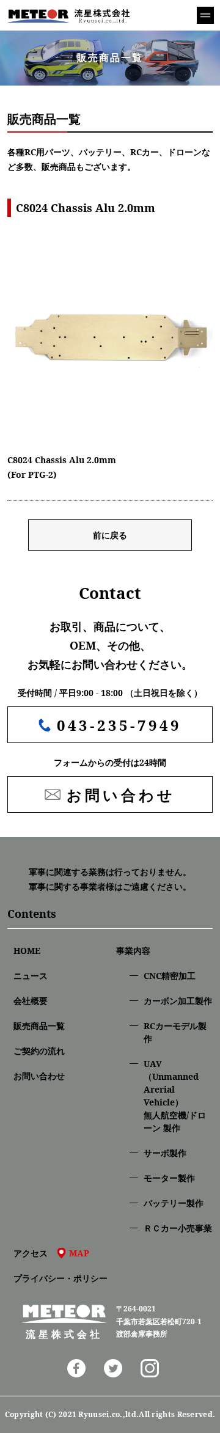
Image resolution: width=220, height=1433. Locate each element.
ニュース (30, 975)
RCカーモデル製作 (175, 1032)
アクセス (51, 1253)
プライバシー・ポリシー (60, 1278)
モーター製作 (169, 1178)
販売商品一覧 (39, 1026)
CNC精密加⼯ (170, 975)
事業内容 (133, 950)
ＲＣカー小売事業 (178, 1228)
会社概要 (30, 1000)
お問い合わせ (39, 1076)
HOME (26, 950)
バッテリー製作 (174, 1203)
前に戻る (110, 535)
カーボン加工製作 (178, 1000)
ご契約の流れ (39, 1051)
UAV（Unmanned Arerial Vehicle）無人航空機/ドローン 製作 (175, 1096)
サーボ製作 (165, 1153)
